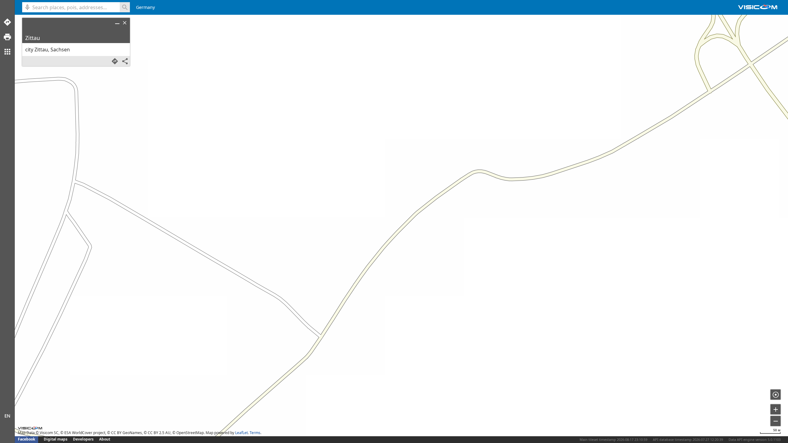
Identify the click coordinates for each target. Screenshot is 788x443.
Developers (83, 439)
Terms (255, 432)
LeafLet (241, 432)
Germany (145, 7)
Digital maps (56, 439)
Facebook (26, 439)
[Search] (125, 7)
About (104, 439)
